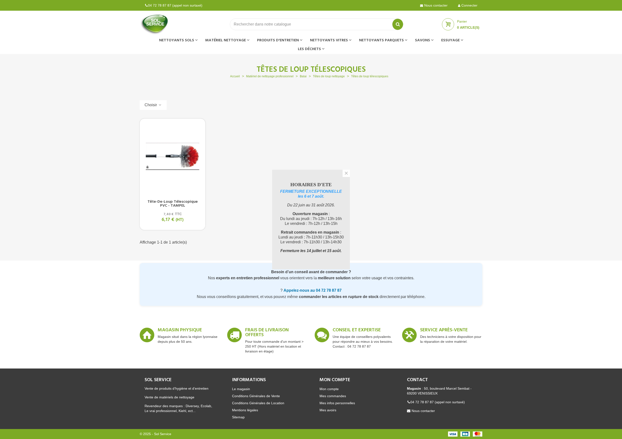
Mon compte (329, 389)
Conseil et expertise (357, 331)
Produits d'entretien (278, 40)
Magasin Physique (180, 331)
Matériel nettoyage (225, 40)
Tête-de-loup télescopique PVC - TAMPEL (172, 204)
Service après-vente (444, 331)
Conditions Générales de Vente (256, 396)
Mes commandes (333, 396)
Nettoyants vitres (329, 40)
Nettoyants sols (176, 40)
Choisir (151, 105)
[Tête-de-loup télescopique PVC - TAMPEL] (172, 156)
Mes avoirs (328, 410)
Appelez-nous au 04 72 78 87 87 (313, 290)
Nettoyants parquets (381, 40)
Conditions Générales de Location (258, 403)
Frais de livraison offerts (267, 333)
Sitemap (238, 417)
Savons (422, 40)
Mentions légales (245, 410)
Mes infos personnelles (337, 403)
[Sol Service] (166, 24)
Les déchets (309, 49)
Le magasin (241, 389)
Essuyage (450, 40)
